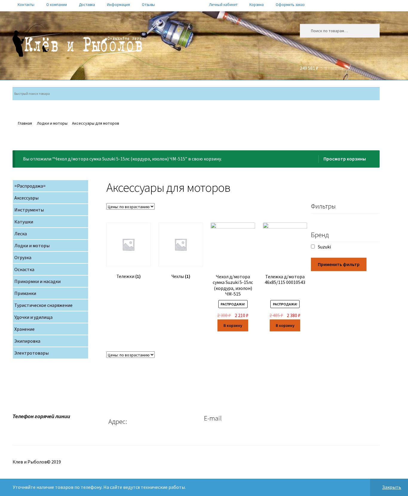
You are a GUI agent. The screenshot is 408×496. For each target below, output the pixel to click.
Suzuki (324, 247)
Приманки (25, 293)
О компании (56, 4)
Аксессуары (26, 198)
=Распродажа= (30, 186)
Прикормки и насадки (37, 281)
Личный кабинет (223, 4)
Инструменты (29, 210)
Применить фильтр (339, 264)
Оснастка (24, 269)
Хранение (24, 329)
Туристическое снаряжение (43, 305)
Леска (20, 234)
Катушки (23, 222)
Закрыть (391, 487)
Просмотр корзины (344, 159)
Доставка (87, 4)
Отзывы (148, 4)
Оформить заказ (290, 4)
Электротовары (31, 353)
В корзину (232, 325)
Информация (118, 4)
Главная (25, 123)
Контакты (26, 4)
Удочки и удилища (33, 317)
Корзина (256, 4)
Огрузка (22, 257)
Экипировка (27, 341)
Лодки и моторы (52, 123)
